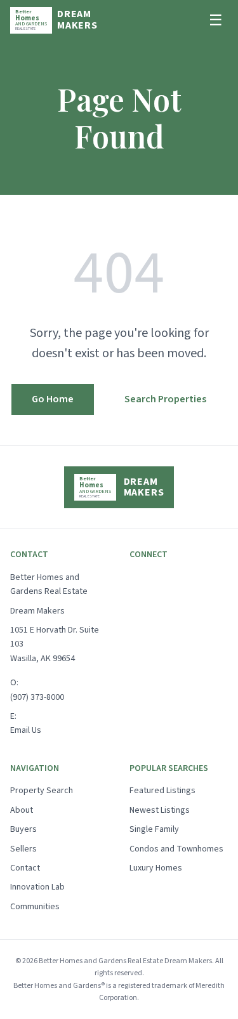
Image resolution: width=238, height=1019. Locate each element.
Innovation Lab (37, 887)
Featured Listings (162, 790)
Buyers (23, 829)
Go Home (53, 399)
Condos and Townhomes (176, 849)
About (21, 810)
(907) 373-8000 (37, 697)
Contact (25, 868)
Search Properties (165, 399)
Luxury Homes (155, 868)
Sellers (23, 849)
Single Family (154, 829)
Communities (35, 906)
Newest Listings (159, 810)
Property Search (41, 790)
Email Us (25, 730)
